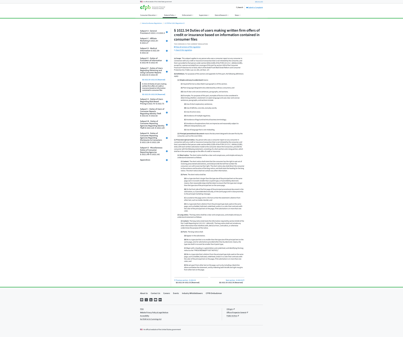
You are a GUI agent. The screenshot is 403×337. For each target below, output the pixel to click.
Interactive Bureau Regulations (152, 23)
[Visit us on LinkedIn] (150, 299)
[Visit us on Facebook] (141, 299)
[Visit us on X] (146, 299)
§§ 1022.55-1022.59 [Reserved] (153, 94)
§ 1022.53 (186, 280)
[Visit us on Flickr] (160, 299)
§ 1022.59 (234, 280)
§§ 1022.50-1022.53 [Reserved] (153, 79)
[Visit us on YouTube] (155, 299)
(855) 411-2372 (259, 2)
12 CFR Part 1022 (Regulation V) (174, 23)
